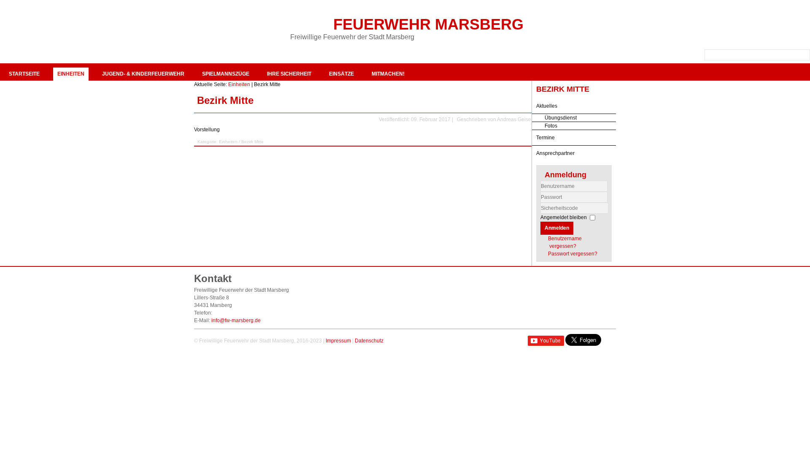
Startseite (24, 74)
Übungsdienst (561, 118)
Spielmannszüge (225, 74)
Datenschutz (369, 341)
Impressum (338, 341)
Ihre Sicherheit (289, 74)
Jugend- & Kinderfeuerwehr (143, 74)
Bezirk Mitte (225, 100)
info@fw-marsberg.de (236, 320)
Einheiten (70, 74)
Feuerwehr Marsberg (428, 24)
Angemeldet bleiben (563, 217)
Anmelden (557, 228)
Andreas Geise (514, 119)
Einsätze (341, 74)
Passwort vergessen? (572, 254)
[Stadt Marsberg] (763, 25)
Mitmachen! (388, 74)
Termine (545, 138)
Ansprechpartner (555, 153)
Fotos (551, 126)
